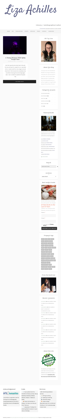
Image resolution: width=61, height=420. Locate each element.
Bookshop (28, 395)
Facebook (26, 417)
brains (43, 241)
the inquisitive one (45, 264)
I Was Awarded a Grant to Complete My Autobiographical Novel (48, 303)
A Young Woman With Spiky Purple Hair (15, 58)
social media (44, 262)
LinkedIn (36, 417)
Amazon (27, 397)
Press (38, 31)
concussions (50, 243)
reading (43, 260)
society (48, 262)
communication (44, 243)
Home (8, 31)
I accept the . (48, 225)
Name (43, 212)
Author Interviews (44, 93)
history (46, 249)
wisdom (49, 266)
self (54, 260)
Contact (44, 31)
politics (43, 258)
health (43, 249)
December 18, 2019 (12, 61)
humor (50, 249)
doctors (46, 245)
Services (32, 31)
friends (49, 247)
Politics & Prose (30, 393)
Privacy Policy (13, 417)
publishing (53, 258)
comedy (51, 241)
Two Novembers (44, 266)
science (51, 260)
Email (43, 218)
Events (26, 31)
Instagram (22, 417)
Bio (13, 31)
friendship (53, 247)
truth (50, 264)
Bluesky (33, 417)
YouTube (29, 417)
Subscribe (51, 31)
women (53, 266)
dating (43, 245)
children (46, 241)
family (43, 247)
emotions (51, 245)
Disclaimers (18, 417)
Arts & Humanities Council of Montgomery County (11, 403)
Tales (42, 106)
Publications (19, 31)
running (47, 260)
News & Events (44, 103)
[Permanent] (15, 54)
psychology (48, 258)
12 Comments (20, 61)
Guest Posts (43, 98)
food (46, 247)
